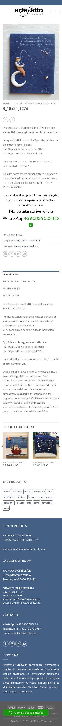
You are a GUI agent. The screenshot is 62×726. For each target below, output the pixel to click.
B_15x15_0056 (40, 465)
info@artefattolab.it (23, 633)
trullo (35, 246)
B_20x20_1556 (10, 465)
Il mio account (39, 716)
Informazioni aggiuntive (19, 281)
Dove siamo (21, 716)
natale (49, 497)
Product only (12, 295)
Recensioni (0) (11, 288)
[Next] (59, 453)
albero (7, 491)
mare (40, 497)
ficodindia (12, 246)
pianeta (20, 502)
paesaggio (23, 246)
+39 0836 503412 (41, 218)
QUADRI (17, 103)
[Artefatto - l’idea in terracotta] (30, 11)
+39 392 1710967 (30, 628)
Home (6, 103)
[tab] (31, 274)
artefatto (17, 491)
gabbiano (20, 497)
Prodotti (52, 713)
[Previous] (2, 453)
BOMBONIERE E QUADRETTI (40, 103)
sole (30, 246)
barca (27, 491)
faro (50, 491)
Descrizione (10, 274)
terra (36, 502)
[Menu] (55, 11)
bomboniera (39, 491)
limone (31, 497)
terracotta (47, 502)
